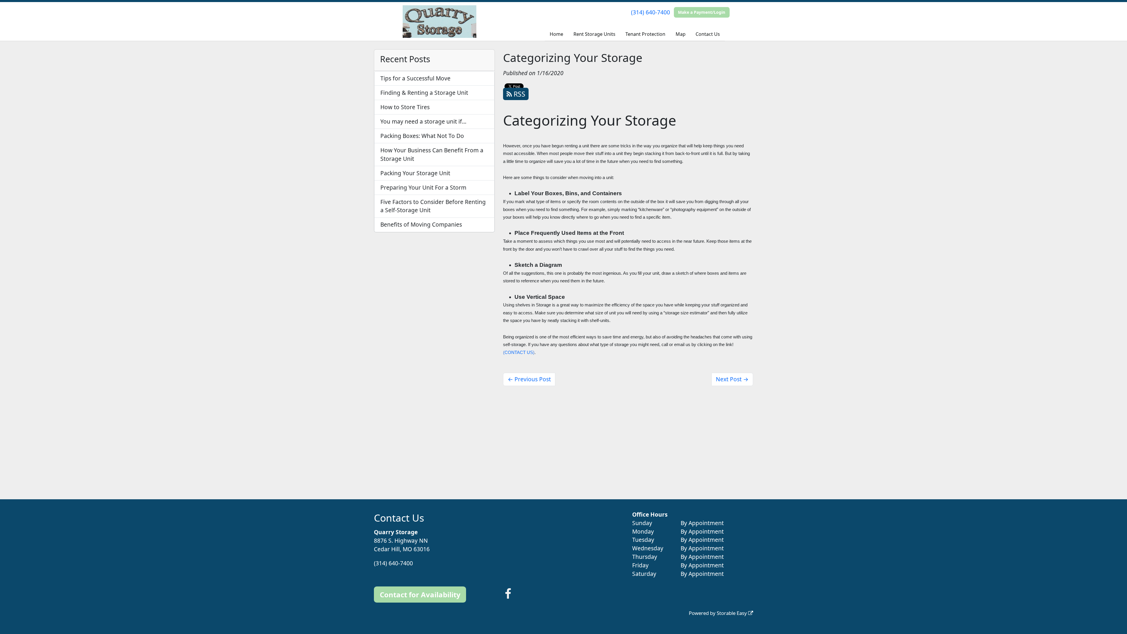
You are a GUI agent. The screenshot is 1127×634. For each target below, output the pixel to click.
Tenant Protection (645, 34)
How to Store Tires (405, 107)
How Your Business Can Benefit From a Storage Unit (431, 154)
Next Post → (732, 379)
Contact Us (708, 34)
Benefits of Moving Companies (421, 224)
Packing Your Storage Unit (415, 173)
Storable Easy (732, 613)
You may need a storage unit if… (423, 121)
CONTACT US (519, 352)
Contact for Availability (420, 594)
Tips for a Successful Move (415, 78)
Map (681, 34)
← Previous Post (529, 379)
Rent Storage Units (594, 34)
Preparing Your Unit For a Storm (423, 187)
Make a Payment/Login (701, 12)
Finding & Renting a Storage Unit (424, 93)
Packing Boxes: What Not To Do (422, 136)
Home (556, 34)
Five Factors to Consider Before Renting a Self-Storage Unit (433, 206)
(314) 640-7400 (650, 12)
